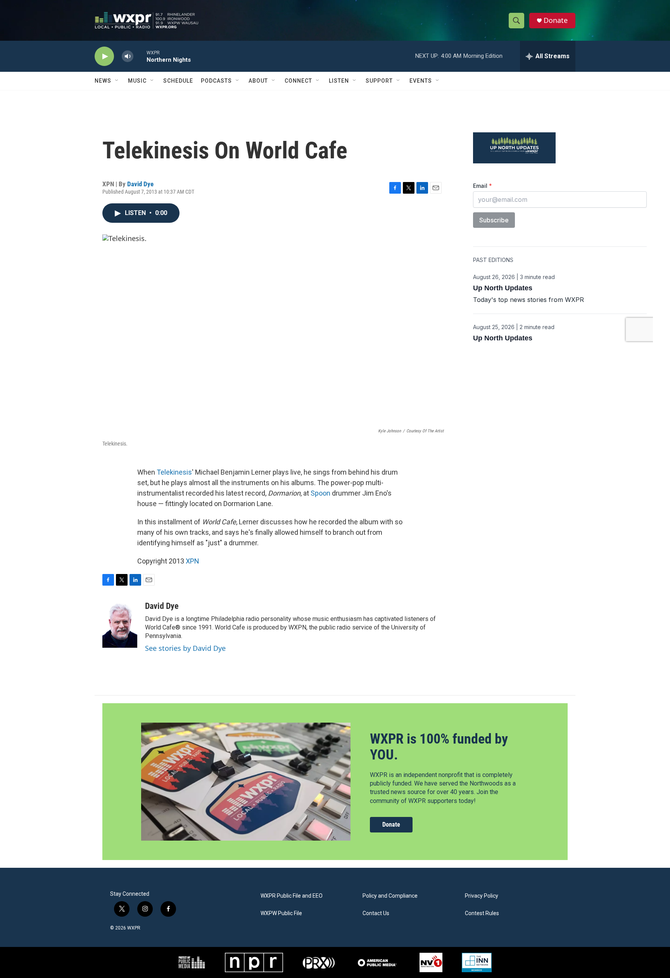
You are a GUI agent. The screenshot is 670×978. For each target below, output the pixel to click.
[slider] (140, 56)
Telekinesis (174, 472)
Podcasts (216, 81)
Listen (339, 81)
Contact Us (376, 913)
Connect (298, 81)
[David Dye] (119, 624)
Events (420, 81)
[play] (104, 56)
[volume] (127, 56)
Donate (556, 20)
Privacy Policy (481, 896)
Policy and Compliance (390, 896)
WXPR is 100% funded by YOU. (439, 747)
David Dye (140, 184)
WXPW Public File (281, 913)
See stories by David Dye (185, 648)
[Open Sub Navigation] (117, 81)
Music (137, 81)
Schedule (178, 81)
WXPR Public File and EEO (292, 896)
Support (379, 81)
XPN (192, 561)
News (103, 81)
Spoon (320, 493)
